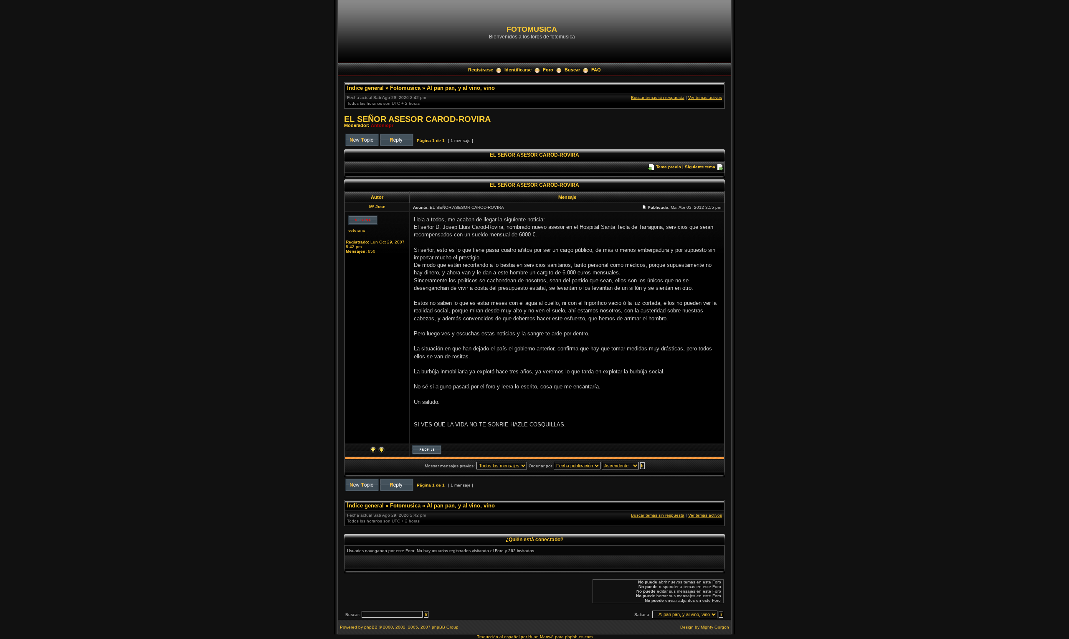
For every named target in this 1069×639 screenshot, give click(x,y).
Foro (548, 69)
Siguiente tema (700, 167)
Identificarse (518, 69)
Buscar (572, 69)
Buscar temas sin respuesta (657, 97)
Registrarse (480, 69)
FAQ (596, 69)
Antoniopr (382, 125)
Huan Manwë (541, 636)
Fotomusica (405, 88)
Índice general (365, 88)
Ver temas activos (705, 97)
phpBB (370, 627)
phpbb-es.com (579, 636)
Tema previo (668, 167)
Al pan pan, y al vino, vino (461, 88)
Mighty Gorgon (715, 627)
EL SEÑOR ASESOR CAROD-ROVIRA (417, 119)
